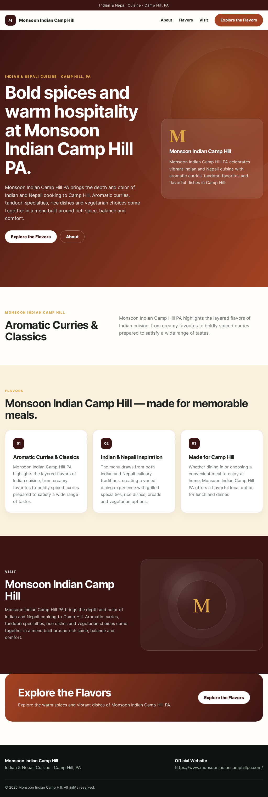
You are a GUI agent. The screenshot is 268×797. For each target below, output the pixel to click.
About (166, 20)
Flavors (186, 20)
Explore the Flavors (239, 20)
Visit (203, 20)
